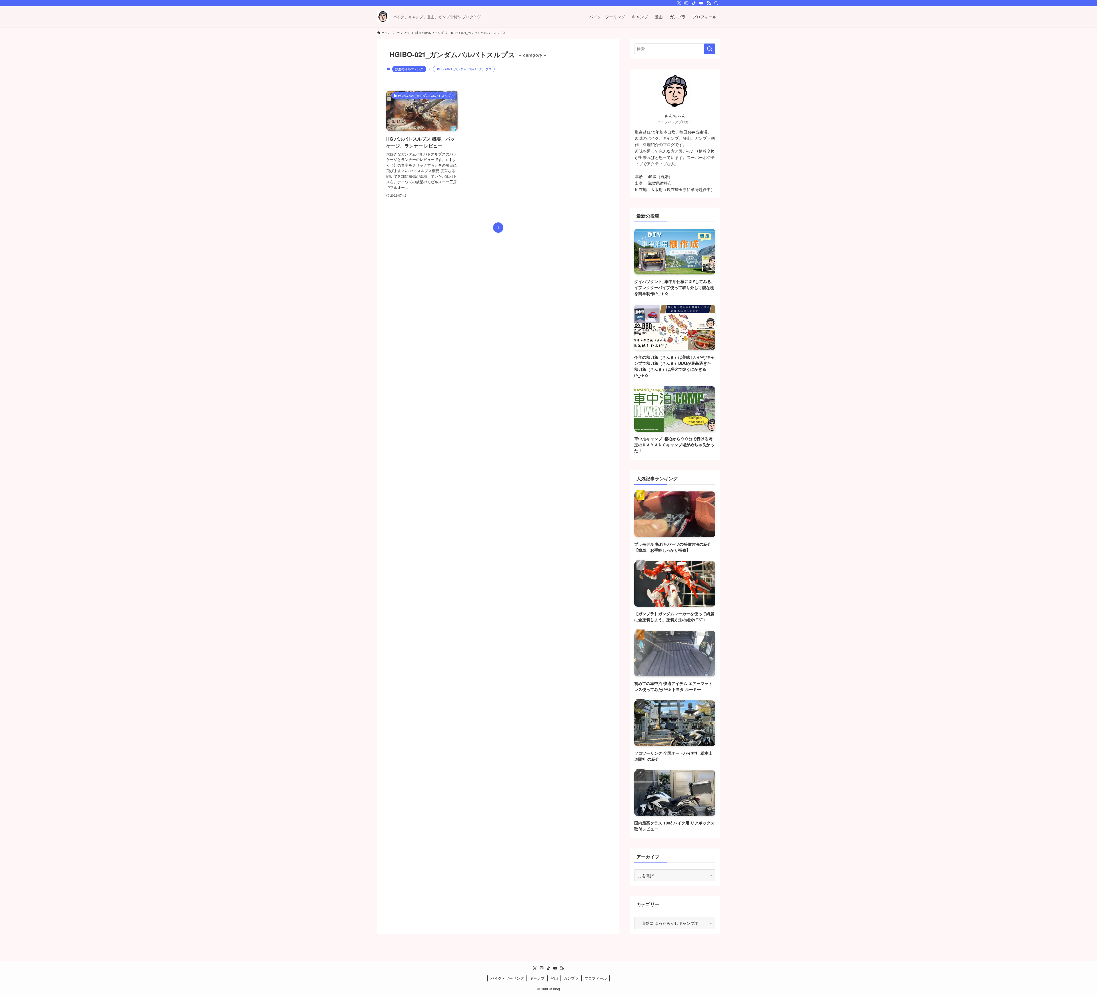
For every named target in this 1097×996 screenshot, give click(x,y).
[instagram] (686, 3)
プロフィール (595, 978)
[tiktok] (694, 3)
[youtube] (701, 3)
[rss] (708, 3)
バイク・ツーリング (507, 978)
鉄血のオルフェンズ (409, 69)
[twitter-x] (679, 3)
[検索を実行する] (709, 48)
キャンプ (537, 978)
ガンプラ (571, 978)
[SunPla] (383, 16)
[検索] (716, 3)
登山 (554, 978)
